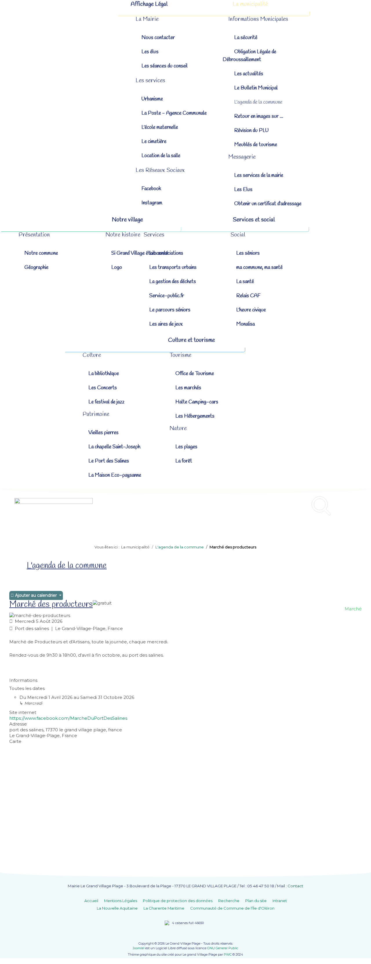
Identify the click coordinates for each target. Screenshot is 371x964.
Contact (295, 886)
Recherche (228, 900)
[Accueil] (83, 4)
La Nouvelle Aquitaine (117, 908)
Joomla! (138, 948)
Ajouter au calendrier (36, 595)
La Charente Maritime (163, 908)
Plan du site (256, 900)
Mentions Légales (120, 900)
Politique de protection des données (177, 900)
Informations (23, 680)
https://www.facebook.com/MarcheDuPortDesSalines (68, 718)
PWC (228, 954)
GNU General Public (222, 948)
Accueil (91, 900)
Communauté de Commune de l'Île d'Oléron (232, 908)
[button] (147, 19)
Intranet (279, 900)
